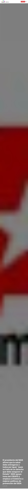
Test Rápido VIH (23, 1)
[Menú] (26, 1)
